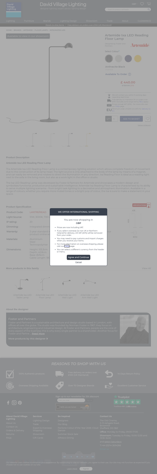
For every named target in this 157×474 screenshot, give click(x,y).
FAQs (67, 246)
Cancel (78, 262)
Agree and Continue (78, 257)
